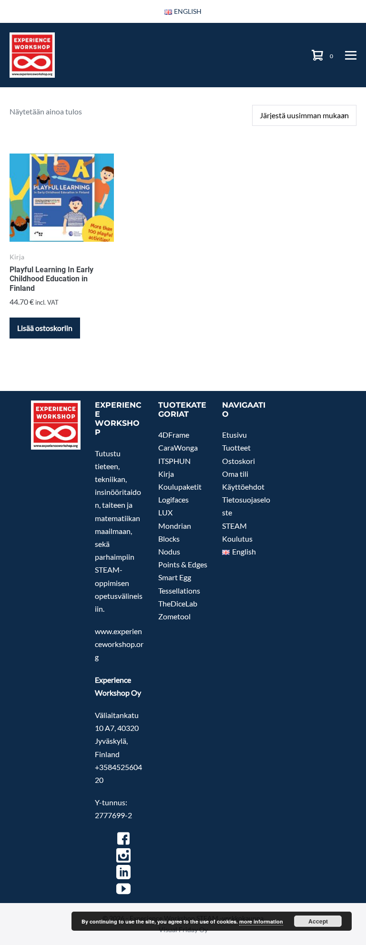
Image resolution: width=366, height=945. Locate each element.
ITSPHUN (174, 460)
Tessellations (179, 590)
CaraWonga (178, 447)
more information (261, 921)
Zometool (174, 616)
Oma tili (235, 473)
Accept (318, 921)
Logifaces (173, 499)
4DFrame (173, 434)
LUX (165, 512)
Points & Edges (182, 564)
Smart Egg (174, 577)
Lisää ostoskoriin (44, 327)
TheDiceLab (177, 603)
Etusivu (234, 434)
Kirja (166, 473)
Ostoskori (238, 460)
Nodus (169, 551)
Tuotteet (236, 447)
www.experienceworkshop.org (119, 644)
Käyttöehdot (243, 486)
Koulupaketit (180, 486)
